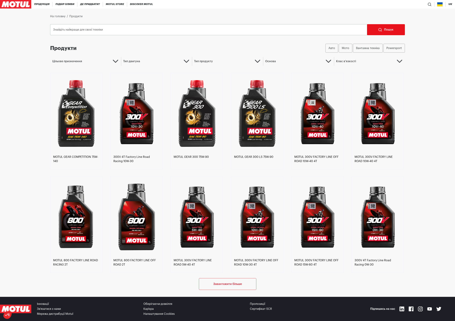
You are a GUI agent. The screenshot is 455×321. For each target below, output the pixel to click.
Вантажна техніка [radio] (368, 48)
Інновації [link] (43, 304)
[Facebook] (411, 308)
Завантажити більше (227, 284)
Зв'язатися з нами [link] (49, 308)
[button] (7, 315)
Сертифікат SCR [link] (261, 308)
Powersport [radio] (394, 48)
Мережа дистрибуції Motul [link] (55, 313)
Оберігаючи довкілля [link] (157, 304)
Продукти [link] (75, 16)
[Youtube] (429, 308)
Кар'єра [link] (148, 308)
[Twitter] (438, 308)
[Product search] (429, 4)
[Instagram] (420, 308)
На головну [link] (57, 16)
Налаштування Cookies (159, 313)
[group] (365, 48)
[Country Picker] (440, 4)
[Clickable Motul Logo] (15, 4)
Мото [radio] (345, 48)
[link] (115, 4)
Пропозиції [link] (257, 304)
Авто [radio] (331, 48)
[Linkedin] (401, 308)
